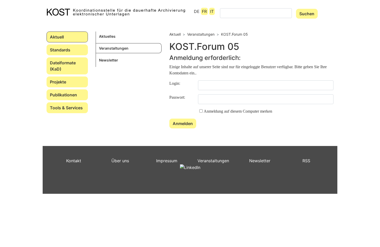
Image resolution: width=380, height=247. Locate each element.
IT (212, 11)
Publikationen (63, 94)
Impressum (166, 160)
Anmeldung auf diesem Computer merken (238, 111)
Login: (174, 83)
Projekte (58, 81)
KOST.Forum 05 (234, 34)
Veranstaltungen (113, 48)
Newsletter (108, 60)
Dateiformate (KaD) (63, 66)
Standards (60, 49)
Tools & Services (66, 107)
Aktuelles (107, 36)
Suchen (306, 13)
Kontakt (73, 160)
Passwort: (177, 97)
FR (204, 11)
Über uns (120, 160)
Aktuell (57, 37)
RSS (306, 160)
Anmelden (183, 123)
